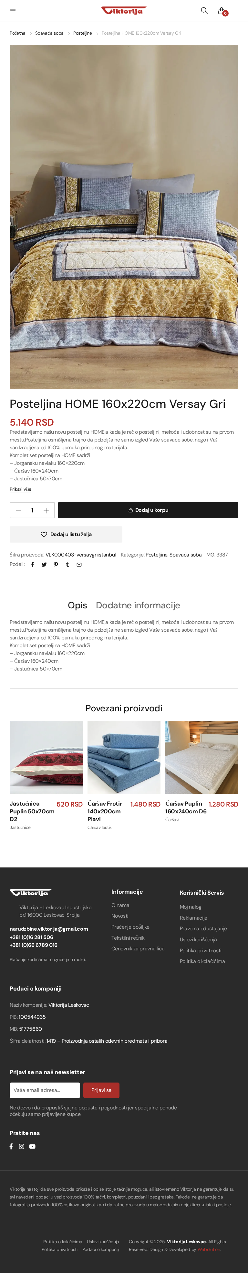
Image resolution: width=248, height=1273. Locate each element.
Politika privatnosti (201, 950)
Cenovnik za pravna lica (138, 948)
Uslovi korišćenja (198, 939)
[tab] (77, 605)
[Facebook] (32, 564)
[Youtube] (32, 1146)
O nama (120, 905)
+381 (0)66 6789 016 (33, 945)
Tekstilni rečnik (128, 938)
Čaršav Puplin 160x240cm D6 (186, 807)
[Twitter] (44, 564)
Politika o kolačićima (202, 961)
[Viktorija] (124, 10)
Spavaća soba (49, 33)
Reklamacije (193, 917)
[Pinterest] (55, 564)
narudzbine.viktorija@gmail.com (49, 928)
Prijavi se (101, 1090)
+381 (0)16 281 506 (31, 937)
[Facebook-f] (11, 1146)
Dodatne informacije (138, 606)
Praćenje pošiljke (130, 926)
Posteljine (82, 33)
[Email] (79, 564)
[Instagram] (22, 1146)
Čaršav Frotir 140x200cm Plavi (105, 811)
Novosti (120, 915)
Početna (18, 33)
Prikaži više (20, 489)
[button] (13, 11)
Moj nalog (191, 906)
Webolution (209, 1249)
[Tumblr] (67, 564)
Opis (77, 606)
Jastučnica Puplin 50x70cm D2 (32, 811)
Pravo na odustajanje (203, 928)
